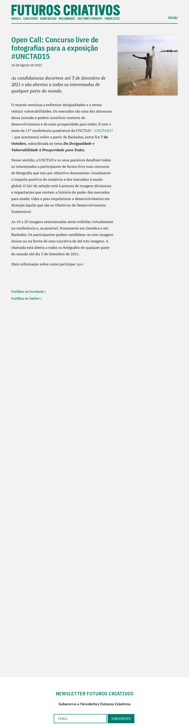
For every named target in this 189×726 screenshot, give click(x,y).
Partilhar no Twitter (25, 298)
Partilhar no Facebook (27, 291)
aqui (79, 264)
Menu (173, 17)
